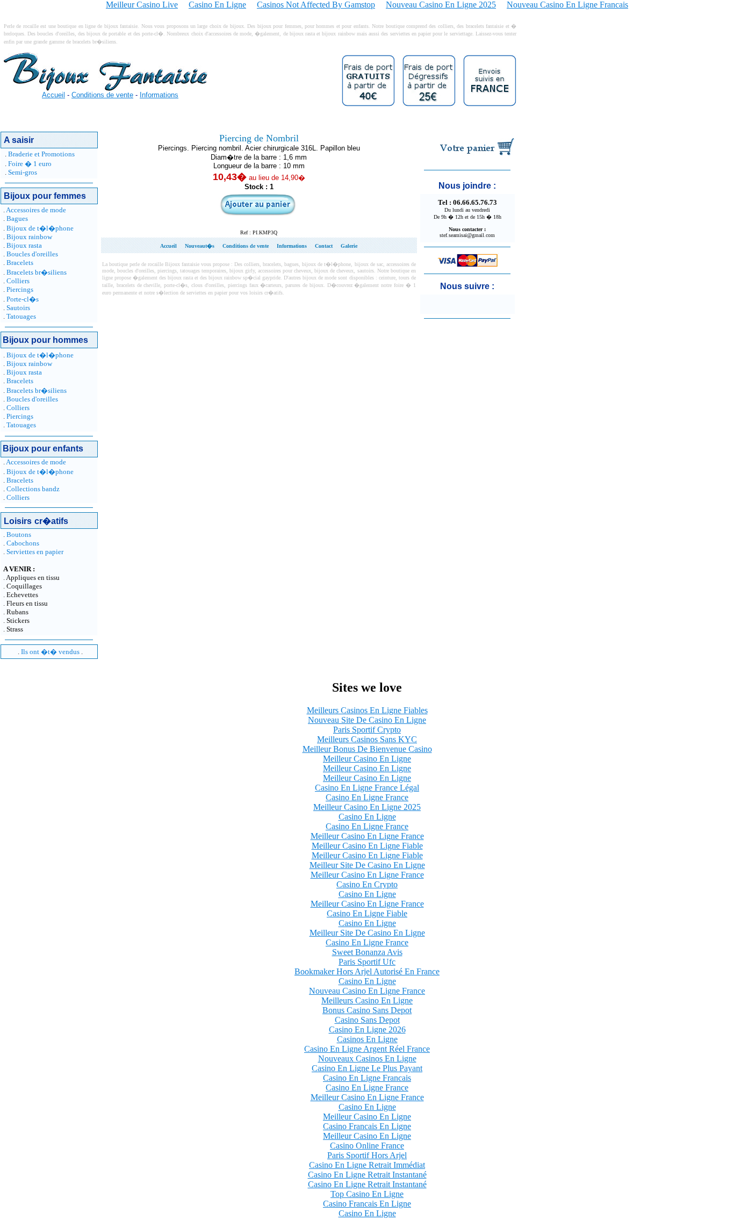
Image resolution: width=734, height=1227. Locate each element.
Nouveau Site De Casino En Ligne (367, 719)
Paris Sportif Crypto (367, 729)
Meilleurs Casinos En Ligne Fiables (367, 710)
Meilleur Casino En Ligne (367, 758)
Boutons (18, 534)
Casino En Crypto (367, 884)
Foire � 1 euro (30, 164)
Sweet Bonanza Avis (367, 952)
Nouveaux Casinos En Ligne (367, 1058)
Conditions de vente (102, 95)
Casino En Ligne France (367, 797)
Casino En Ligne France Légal (367, 787)
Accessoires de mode (36, 210)
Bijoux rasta (24, 245)
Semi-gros (22, 172)
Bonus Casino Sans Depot (367, 1010)
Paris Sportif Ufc (367, 961)
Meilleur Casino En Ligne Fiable (367, 845)
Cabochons (22, 543)
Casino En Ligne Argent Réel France (367, 1048)
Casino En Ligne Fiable (367, 913)
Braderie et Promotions (41, 154)
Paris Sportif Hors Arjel (367, 1155)
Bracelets (19, 263)
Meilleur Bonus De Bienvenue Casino (367, 749)
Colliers (18, 281)
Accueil (53, 95)
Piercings (19, 289)
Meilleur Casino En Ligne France (367, 836)
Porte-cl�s (22, 299)
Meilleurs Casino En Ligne (367, 1000)
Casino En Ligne (367, 816)
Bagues (17, 218)
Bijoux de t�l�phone (40, 228)
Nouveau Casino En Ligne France (367, 990)
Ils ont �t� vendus (50, 652)
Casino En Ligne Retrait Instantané (367, 1174)
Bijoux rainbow (29, 237)
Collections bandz (33, 489)
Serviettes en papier (34, 552)
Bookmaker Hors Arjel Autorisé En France (367, 971)
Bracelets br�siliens (36, 272)
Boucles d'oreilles (32, 254)
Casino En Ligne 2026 (367, 1029)
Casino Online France (367, 1145)
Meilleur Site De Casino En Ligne (367, 865)
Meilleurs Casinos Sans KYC (367, 739)
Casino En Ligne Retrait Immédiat (367, 1164)
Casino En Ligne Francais (367, 1077)
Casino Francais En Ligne (367, 1126)
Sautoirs (18, 308)
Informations (159, 95)
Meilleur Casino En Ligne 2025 (367, 807)
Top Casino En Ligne (367, 1194)
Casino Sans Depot (367, 1019)
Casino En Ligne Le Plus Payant (367, 1068)
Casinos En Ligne (367, 1039)
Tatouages (21, 316)
